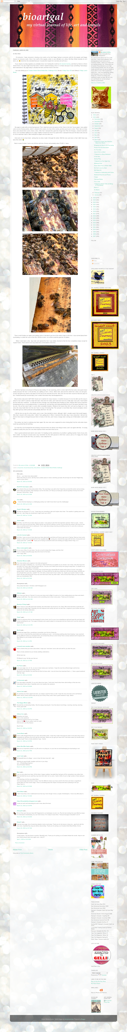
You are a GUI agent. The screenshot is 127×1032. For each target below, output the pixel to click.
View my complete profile (98, 82)
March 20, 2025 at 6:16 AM (24, 494)
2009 (94, 231)
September (97, 126)
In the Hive (97, 156)
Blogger (83, 1019)
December (97, 119)
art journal (20, 467)
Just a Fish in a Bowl (99, 152)
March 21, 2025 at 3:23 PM (24, 741)
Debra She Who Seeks (23, 746)
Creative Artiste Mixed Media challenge (51, 467)
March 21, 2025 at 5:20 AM (24, 675)
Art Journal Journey (65, 64)
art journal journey (28, 467)
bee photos (37, 467)
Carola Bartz (20, 733)
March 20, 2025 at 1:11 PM (24, 641)
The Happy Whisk (22, 702)
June (95, 132)
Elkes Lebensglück (22, 548)
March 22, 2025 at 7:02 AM (24, 796)
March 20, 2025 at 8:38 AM (24, 555)
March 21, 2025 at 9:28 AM (24, 686)
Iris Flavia (20, 665)
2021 (94, 204)
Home (50, 850)
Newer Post (17, 850)
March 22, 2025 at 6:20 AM (24, 786)
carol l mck (20, 756)
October (96, 123)
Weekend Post (98, 163)
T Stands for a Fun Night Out (102, 161)
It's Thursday (97, 149)
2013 (94, 222)
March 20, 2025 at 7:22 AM (24, 515)
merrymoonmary (69, 1019)
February (97, 192)
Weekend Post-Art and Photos (102, 174)
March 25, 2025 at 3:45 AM (24, 816)
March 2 (96, 187)
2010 (94, 229)
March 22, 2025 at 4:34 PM (24, 805)
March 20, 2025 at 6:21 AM (24, 504)
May (95, 135)
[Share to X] (45, 465)
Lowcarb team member (23, 646)
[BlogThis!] (43, 465)
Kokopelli (20, 810)
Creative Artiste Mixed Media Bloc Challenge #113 (42, 70)
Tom (18, 499)
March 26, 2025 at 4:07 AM (24, 828)
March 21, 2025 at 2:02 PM (24, 709)
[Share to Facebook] (47, 465)
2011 (94, 227)
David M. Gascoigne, (23, 486)
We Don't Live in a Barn (100, 168)
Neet (18, 772)
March (96, 139)
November (97, 121)
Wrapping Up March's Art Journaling (104, 145)
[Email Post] (38, 465)
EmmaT (19, 822)
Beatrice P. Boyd (22, 604)
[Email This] (42, 465)
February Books (98, 179)
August (96, 128)
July (95, 130)
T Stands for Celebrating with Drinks (104, 172)
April (95, 137)
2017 (94, 213)
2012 (94, 225)
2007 (94, 236)
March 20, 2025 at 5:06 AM (24, 481)
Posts (95, 260)
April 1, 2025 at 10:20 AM (24, 839)
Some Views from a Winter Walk (103, 165)
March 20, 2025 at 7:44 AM (24, 542)
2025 (94, 117)
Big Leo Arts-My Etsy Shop (98, 981)
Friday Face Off (67, 70)
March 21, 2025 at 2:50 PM (24, 728)
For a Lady (97, 181)
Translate (104, 975)
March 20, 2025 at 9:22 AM (24, 578)
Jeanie (19, 520)
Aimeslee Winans (22, 560)
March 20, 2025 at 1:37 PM (24, 660)
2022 (94, 202)
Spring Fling (97, 158)
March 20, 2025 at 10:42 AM (24, 599)
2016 (94, 216)
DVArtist (19, 593)
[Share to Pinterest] (48, 465)
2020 (94, 206)
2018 (94, 211)
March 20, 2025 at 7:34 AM (24, 530)
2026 (94, 115)
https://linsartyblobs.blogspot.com (27, 801)
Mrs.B (18, 630)
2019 (94, 209)
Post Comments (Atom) (26, 853)
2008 (94, 234)
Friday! (96, 177)
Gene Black (20, 791)
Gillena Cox (20, 714)
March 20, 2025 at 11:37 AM (24, 612)
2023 (94, 200)
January (96, 195)
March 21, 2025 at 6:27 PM (24, 750)
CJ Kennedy (20, 680)
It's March (96, 189)
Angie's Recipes (21, 509)
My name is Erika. (106, 52)
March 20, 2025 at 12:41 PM (24, 625)
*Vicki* (19, 617)
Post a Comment (19, 842)
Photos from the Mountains (101, 147)
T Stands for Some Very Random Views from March (103, 142)
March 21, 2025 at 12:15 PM (24, 697)
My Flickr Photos (95, 983)
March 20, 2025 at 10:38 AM (24, 588)
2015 (94, 218)
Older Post (83, 850)
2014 (94, 220)
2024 (94, 197)
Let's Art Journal (22, 535)
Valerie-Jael (20, 691)
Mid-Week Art (97, 170)
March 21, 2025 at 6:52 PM (24, 767)
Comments (96, 263)
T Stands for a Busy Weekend (102, 154)
